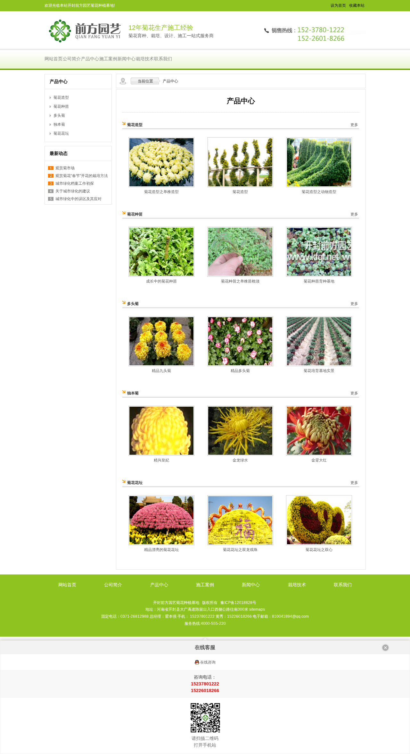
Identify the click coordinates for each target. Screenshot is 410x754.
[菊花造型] (240, 186)
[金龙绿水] (240, 454)
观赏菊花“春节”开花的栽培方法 (81, 176)
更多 (354, 125)
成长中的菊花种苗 (161, 281)
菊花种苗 (61, 106)
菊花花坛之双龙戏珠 (240, 549)
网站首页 (53, 58)
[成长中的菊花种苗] (161, 275)
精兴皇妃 (161, 460)
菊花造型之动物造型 (319, 192)
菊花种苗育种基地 (319, 281)
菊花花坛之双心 (319, 549)
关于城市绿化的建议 (72, 191)
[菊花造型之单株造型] (161, 186)
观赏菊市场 (65, 168)
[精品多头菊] (240, 365)
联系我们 (163, 58)
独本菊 (59, 124)
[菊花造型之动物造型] (319, 186)
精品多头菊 (240, 371)
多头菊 (59, 115)
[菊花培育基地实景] (319, 365)
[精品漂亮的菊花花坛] (161, 544)
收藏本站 (357, 5)
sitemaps (257, 609)
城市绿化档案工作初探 (74, 183)
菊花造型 (61, 97)
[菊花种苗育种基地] (319, 275)
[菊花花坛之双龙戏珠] (240, 544)
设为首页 (338, 5)
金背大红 (319, 460)
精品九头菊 (161, 371)
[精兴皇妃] (161, 454)
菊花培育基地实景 (319, 371)
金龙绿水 (240, 460)
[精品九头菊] (161, 365)
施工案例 (108, 58)
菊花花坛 (61, 133)
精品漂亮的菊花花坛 (161, 549)
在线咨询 (208, 662)
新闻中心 (126, 58)
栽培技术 (145, 58)
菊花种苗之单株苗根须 (240, 281)
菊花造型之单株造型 (161, 192)
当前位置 (145, 81)
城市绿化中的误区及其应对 (78, 199)
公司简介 (72, 58)
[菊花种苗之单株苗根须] (240, 275)
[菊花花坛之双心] (319, 544)
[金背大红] (319, 454)
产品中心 (90, 58)
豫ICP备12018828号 (238, 602)
